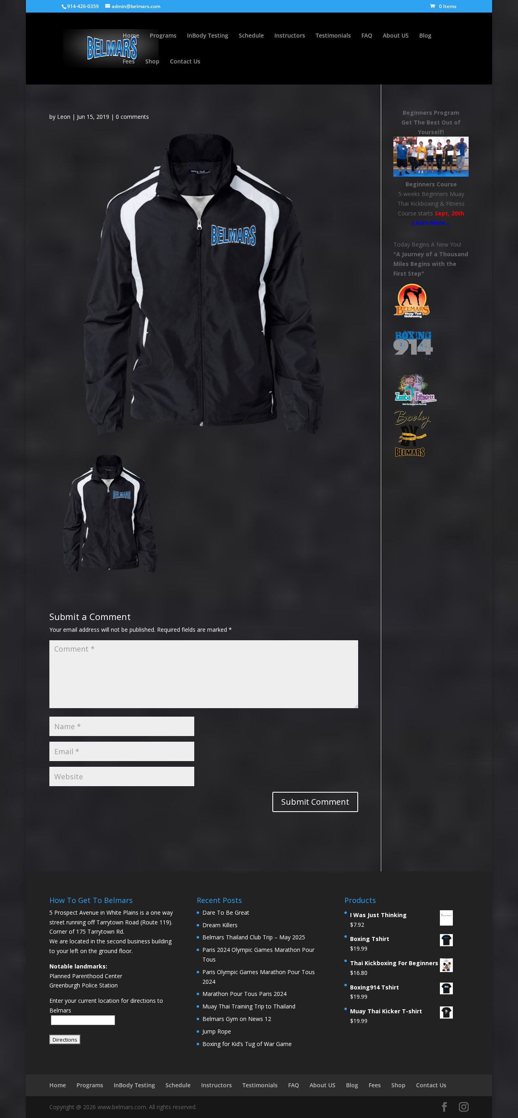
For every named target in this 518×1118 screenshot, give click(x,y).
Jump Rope (216, 1031)
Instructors (289, 36)
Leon (63, 116)
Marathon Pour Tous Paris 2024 (244, 994)
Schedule (251, 36)
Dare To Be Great (225, 912)
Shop (152, 62)
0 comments (132, 116)
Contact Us (185, 62)
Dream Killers (220, 925)
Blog (425, 36)
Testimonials (333, 36)
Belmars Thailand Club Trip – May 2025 (253, 937)
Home (131, 36)
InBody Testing (207, 36)
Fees (129, 62)
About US (396, 36)
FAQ (366, 36)
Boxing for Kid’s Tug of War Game (247, 1044)
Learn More (428, 222)
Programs (163, 36)
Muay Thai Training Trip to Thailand (248, 1006)
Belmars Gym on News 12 (236, 1019)
